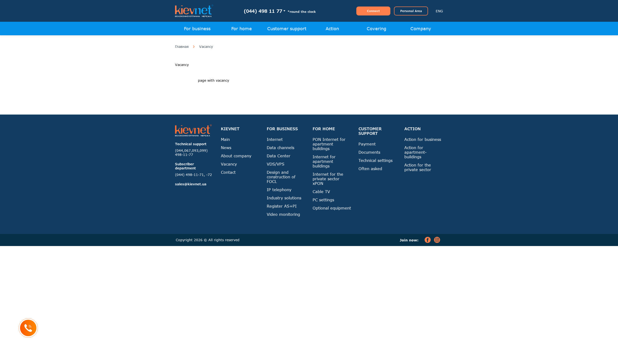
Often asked (370, 168)
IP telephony (279, 189)
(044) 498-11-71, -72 (193, 175)
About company (236, 155)
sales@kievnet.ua (190, 184)
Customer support (286, 28)
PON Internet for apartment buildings (329, 144)
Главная (182, 46)
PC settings (323, 199)
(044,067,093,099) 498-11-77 (191, 152)
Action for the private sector (417, 167)
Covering (376, 28)
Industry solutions (284, 198)
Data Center (278, 155)
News (226, 147)
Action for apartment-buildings (415, 152)
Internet (275, 139)
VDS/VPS (275, 164)
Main (225, 139)
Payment (367, 144)
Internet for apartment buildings (324, 161)
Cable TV (321, 191)
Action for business (422, 139)
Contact (228, 172)
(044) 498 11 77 (263, 11)
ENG (439, 11)
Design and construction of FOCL (281, 177)
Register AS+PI (282, 206)
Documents (369, 152)
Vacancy (206, 46)
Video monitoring (283, 214)
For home (241, 28)
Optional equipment (332, 208)
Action (332, 28)
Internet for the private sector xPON (328, 179)
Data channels (280, 147)
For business (197, 28)
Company (420, 28)
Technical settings (375, 160)
